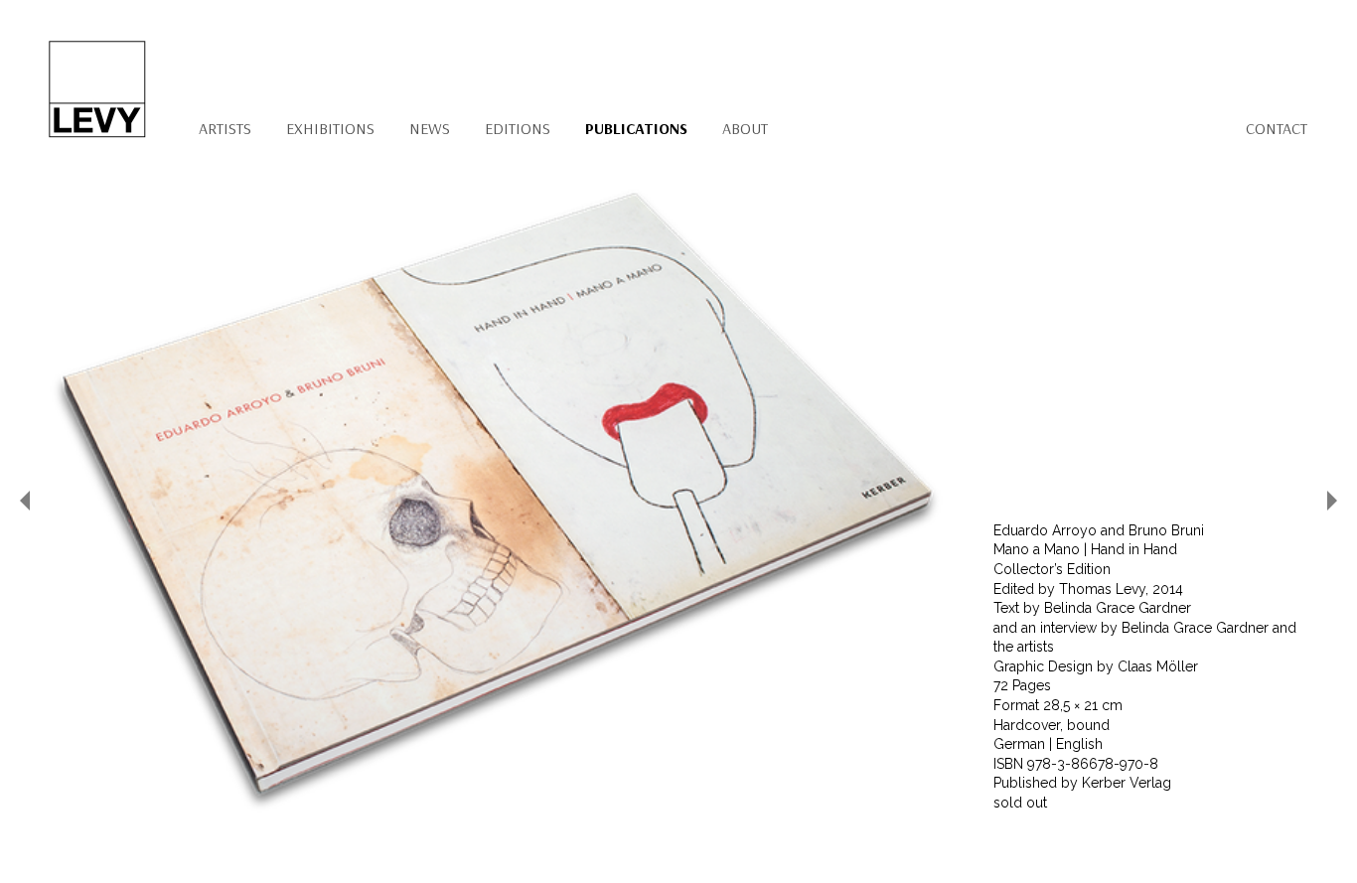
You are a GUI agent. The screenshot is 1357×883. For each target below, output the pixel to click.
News (429, 128)
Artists (225, 128)
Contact (1276, 128)
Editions (517, 128)
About (745, 128)
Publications (636, 128)
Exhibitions (330, 128)
